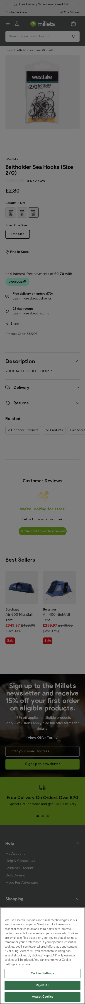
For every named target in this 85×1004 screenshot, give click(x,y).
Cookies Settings (42, 973)
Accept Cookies (42, 996)
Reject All (42, 985)
